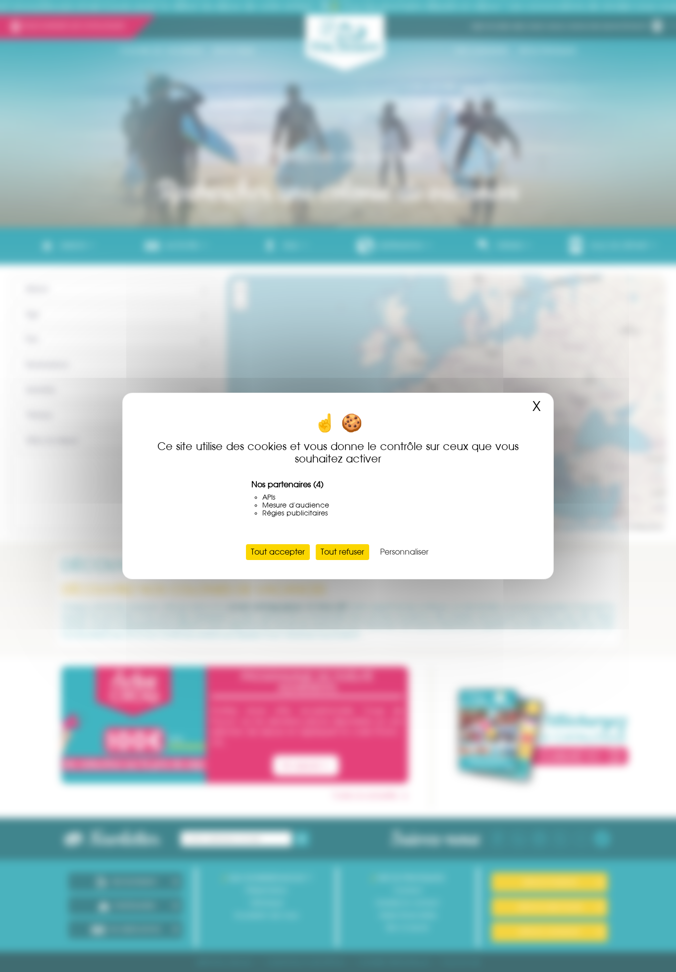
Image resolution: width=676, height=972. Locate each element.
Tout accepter (278, 552)
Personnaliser (404, 552)
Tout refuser (342, 552)
